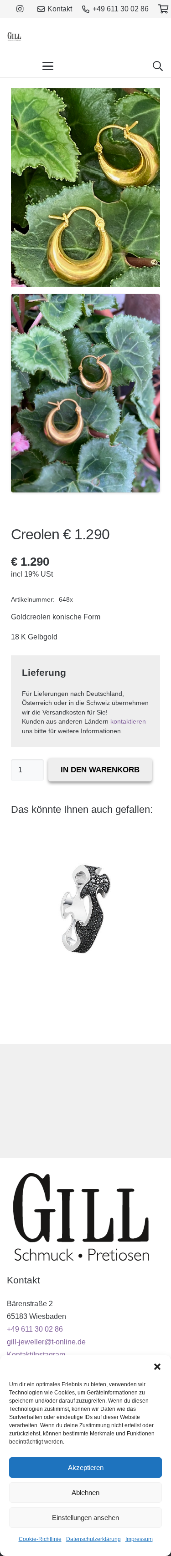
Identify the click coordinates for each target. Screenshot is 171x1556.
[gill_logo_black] (14, 36)
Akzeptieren (86, 1467)
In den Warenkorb (100, 769)
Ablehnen (85, 1492)
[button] (157, 1366)
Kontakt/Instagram (36, 1354)
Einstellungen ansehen (85, 1517)
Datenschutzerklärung (93, 1539)
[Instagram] (19, 9)
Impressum (139, 1539)
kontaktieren (128, 721)
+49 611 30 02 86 (35, 1329)
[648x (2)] (85, 393)
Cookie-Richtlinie (40, 1539)
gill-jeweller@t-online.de (46, 1342)
